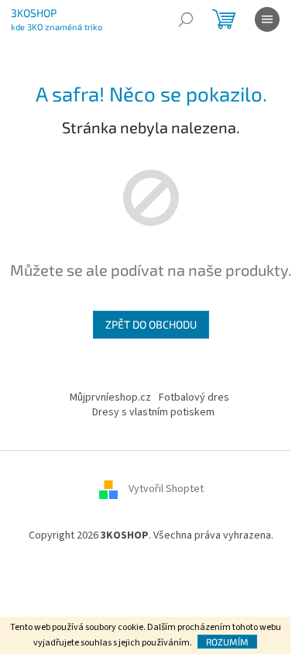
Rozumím (227, 641)
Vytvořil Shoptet (166, 489)
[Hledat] (185, 19)
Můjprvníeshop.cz (110, 397)
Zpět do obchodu (151, 324)
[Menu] (267, 19)
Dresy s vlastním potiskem (153, 412)
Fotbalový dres (194, 397)
